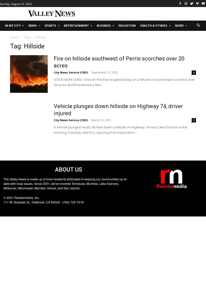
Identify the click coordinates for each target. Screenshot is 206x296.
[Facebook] (180, 4)
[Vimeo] (197, 4)
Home (14, 37)
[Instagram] (186, 4)
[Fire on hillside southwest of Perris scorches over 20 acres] (29, 74)
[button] (198, 26)
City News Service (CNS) (71, 72)
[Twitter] (192, 4)
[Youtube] (203, 4)
